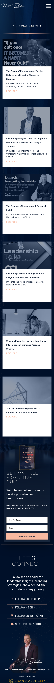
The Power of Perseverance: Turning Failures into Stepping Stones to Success (24, 75)
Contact (14, 669)
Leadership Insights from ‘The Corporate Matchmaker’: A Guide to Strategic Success (26, 142)
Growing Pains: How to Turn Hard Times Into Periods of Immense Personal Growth (26, 344)
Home (7, 669)
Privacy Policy (43, 669)
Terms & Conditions (27, 669)
